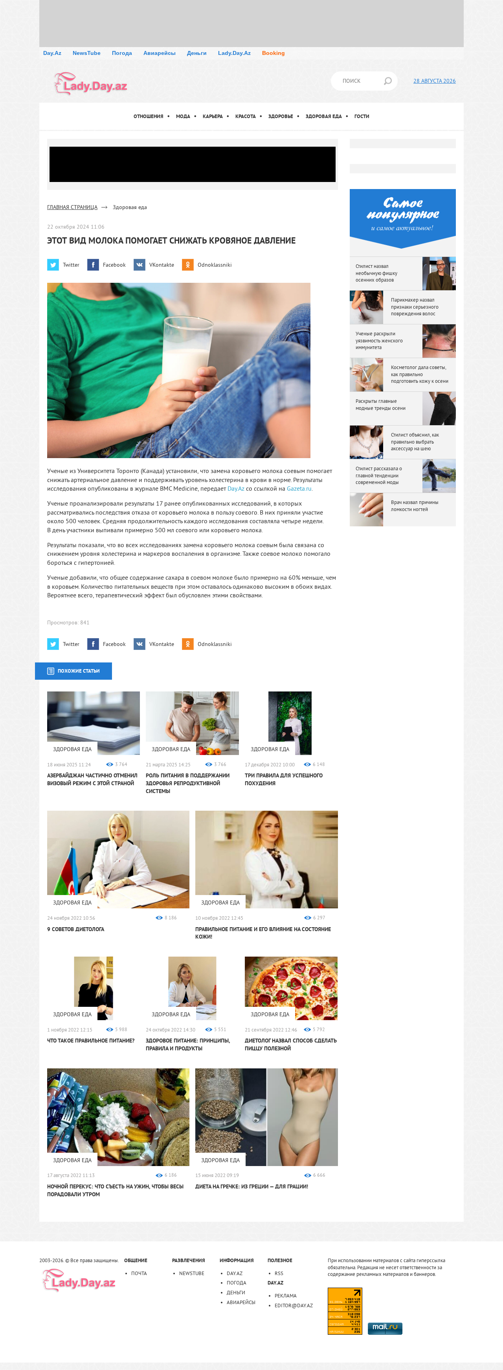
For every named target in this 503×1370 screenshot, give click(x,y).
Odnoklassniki (215, 264)
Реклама (286, 1295)
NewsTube (87, 53)
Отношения (148, 116)
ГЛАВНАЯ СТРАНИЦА (72, 207)
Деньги (197, 53)
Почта (139, 1273)
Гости (361, 116)
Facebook (114, 264)
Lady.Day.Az (234, 53)
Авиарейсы (159, 53)
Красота (245, 116)
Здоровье (280, 116)
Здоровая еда (324, 116)
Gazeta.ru (299, 488)
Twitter (71, 264)
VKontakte (161, 264)
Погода (122, 53)
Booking (273, 53)
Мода (183, 116)
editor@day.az (294, 1305)
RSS (279, 1273)
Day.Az (52, 53)
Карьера (213, 116)
